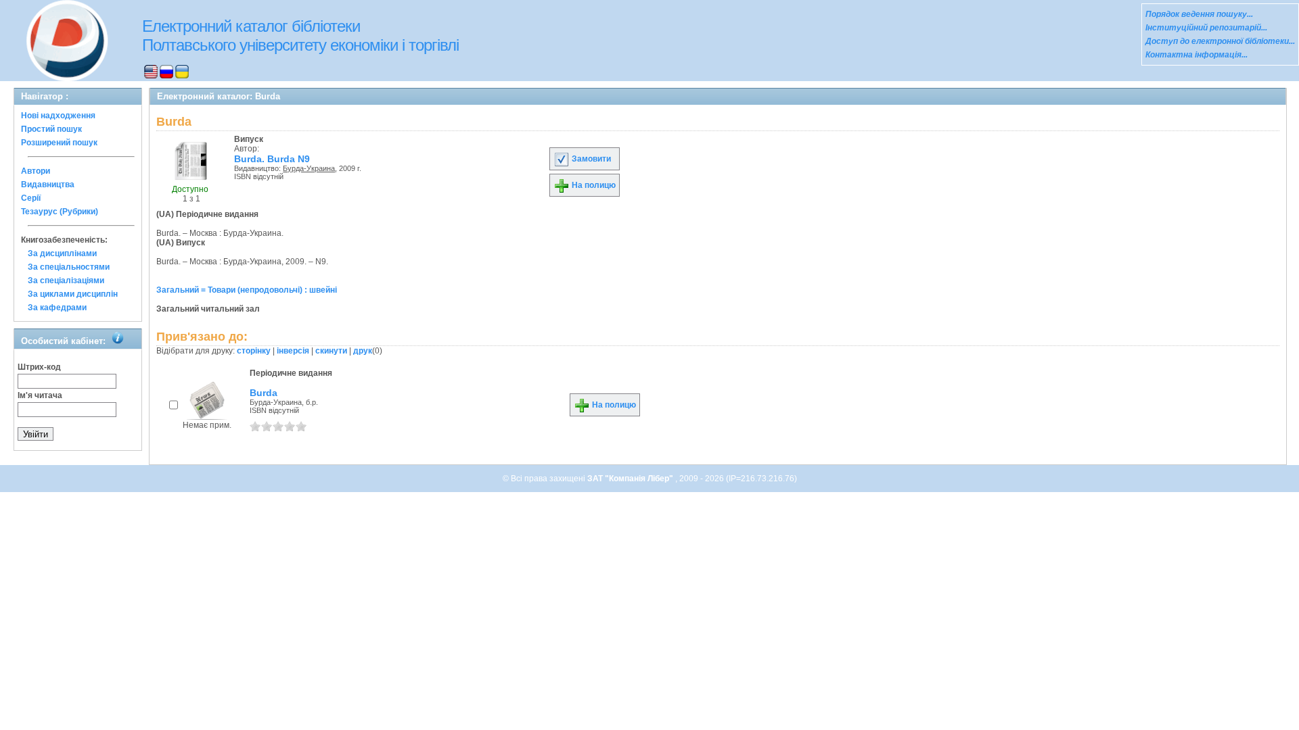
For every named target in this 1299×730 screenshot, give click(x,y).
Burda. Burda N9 (272, 158)
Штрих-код (39, 367)
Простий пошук (51, 129)
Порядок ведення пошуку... (1199, 14)
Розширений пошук (59, 142)
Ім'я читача (40, 395)
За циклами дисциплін (73, 294)
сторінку (254, 351)
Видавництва (47, 184)
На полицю (593, 185)
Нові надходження (58, 115)
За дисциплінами (62, 253)
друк (362, 351)
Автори (35, 171)
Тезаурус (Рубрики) (59, 211)
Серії (31, 198)
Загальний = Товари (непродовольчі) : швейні (246, 290)
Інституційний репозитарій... (1206, 27)
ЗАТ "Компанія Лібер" (631, 478)
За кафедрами (57, 307)
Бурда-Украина (309, 168)
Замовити (590, 159)
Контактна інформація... (1196, 54)
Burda (263, 392)
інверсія (293, 351)
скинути (331, 351)
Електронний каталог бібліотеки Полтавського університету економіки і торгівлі (300, 35)
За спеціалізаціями (66, 280)
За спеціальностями (69, 267)
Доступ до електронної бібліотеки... (1220, 41)
